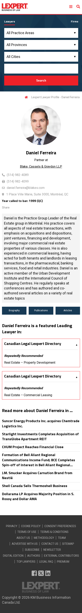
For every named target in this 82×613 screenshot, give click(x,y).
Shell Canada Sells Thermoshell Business (34, 485)
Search (41, 80)
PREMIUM (63, 561)
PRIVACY (11, 526)
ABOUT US (23, 537)
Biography (14, 310)
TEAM (62, 537)
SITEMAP (68, 543)
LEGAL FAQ (46, 561)
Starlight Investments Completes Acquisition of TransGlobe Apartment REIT (40, 436)
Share (6, 207)
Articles (67, 310)
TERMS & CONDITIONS (54, 531)
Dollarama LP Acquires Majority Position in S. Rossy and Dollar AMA (38, 496)
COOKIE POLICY (31, 526)
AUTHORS (33, 555)
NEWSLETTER (52, 549)
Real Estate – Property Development (29, 362)
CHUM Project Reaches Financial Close (32, 446)
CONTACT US (49, 543)
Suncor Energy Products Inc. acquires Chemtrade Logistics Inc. (40, 423)
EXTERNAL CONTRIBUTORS (61, 555)
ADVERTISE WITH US (25, 543)
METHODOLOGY (44, 537)
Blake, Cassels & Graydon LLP (41, 166)
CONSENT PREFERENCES (60, 526)
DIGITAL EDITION (13, 555)
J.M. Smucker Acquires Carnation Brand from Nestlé (37, 475)
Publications (41, 310)
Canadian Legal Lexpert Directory (32, 343)
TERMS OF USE (26, 531)
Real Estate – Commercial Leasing (28, 395)
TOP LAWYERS (26, 561)
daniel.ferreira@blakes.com (26, 188)
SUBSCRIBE (32, 549)
